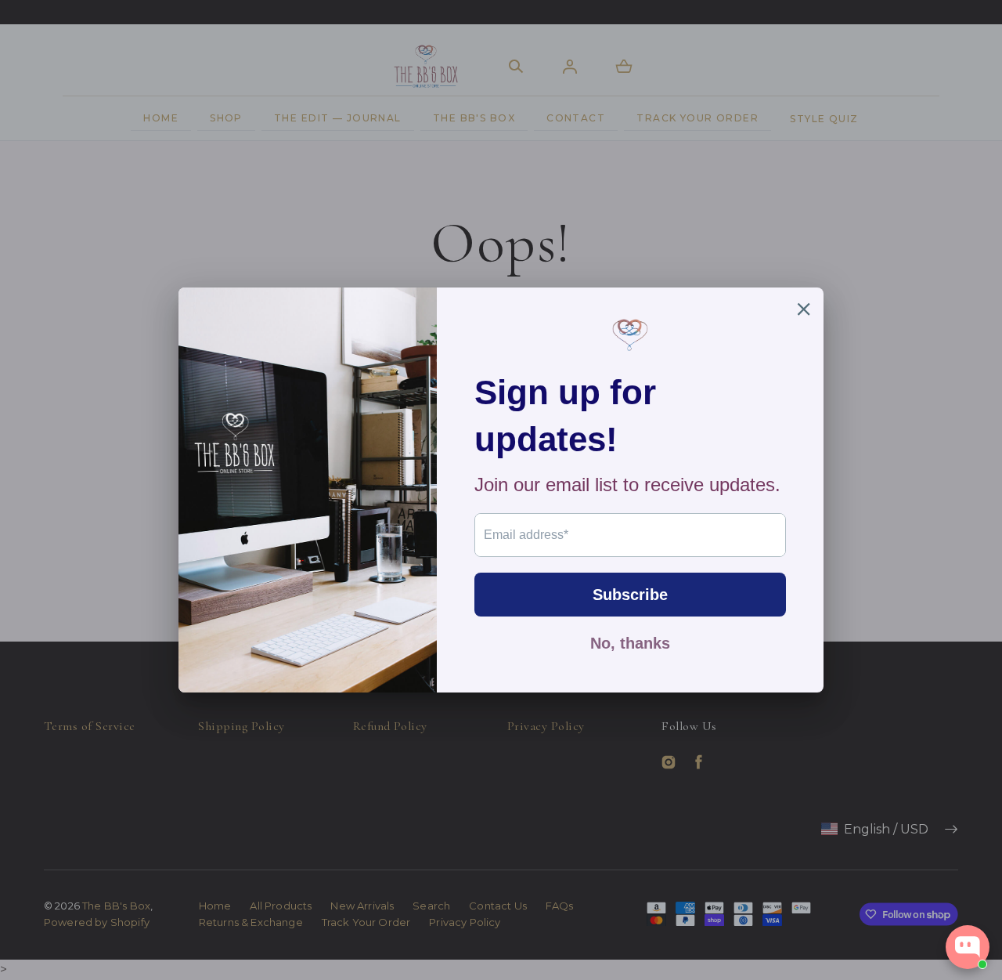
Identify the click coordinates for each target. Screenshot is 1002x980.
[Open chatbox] (967, 947)
